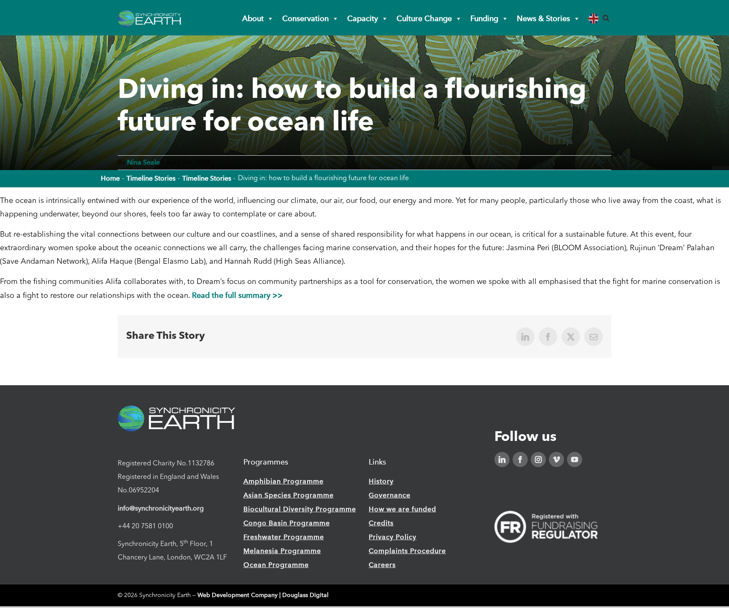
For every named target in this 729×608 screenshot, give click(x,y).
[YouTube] (574, 459)
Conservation (305, 18)
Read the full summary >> (237, 295)
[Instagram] (538, 459)
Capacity (362, 18)
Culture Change (424, 18)
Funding (484, 18)
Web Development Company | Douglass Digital (263, 595)
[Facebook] (520, 459)
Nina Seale (143, 162)
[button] (606, 18)
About (253, 18)
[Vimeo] (556, 459)
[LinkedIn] (502, 459)
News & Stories (543, 18)
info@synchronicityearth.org (161, 508)
